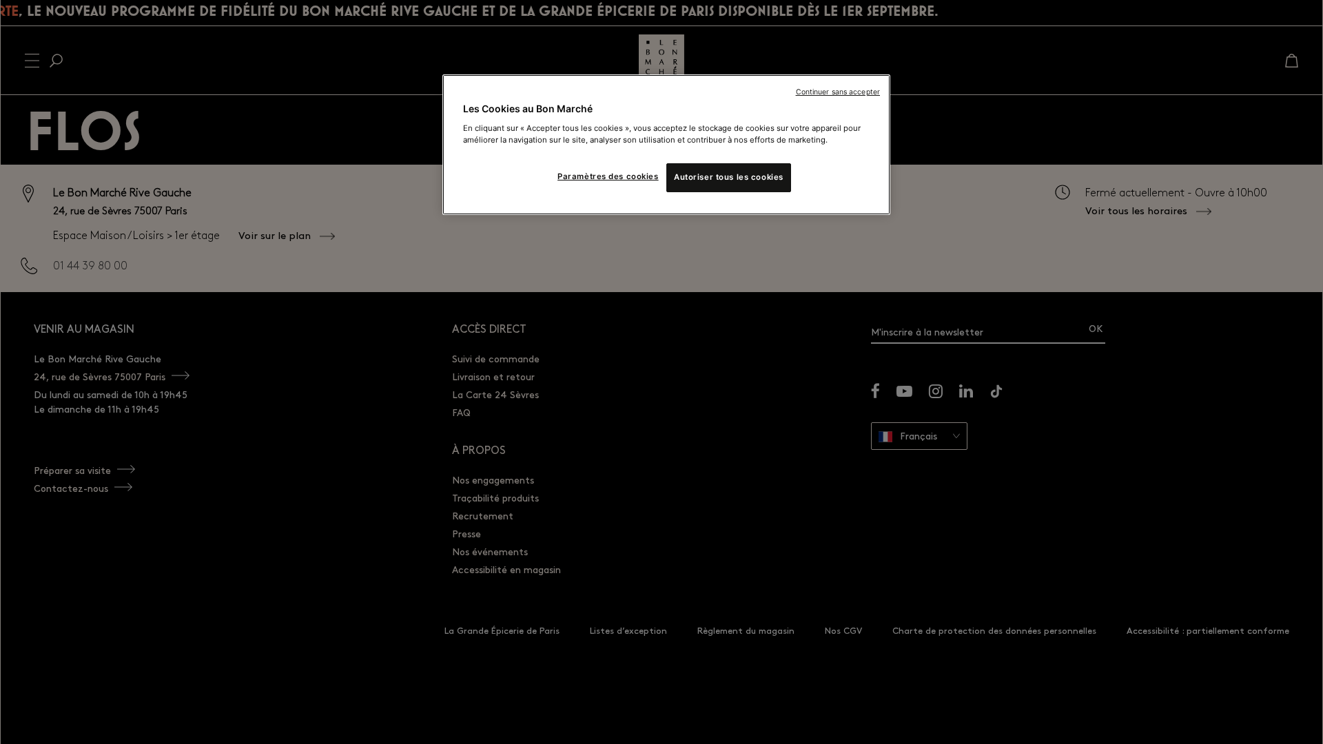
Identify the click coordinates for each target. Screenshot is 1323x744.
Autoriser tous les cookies (728, 177)
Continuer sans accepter (838, 91)
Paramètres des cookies (608, 176)
